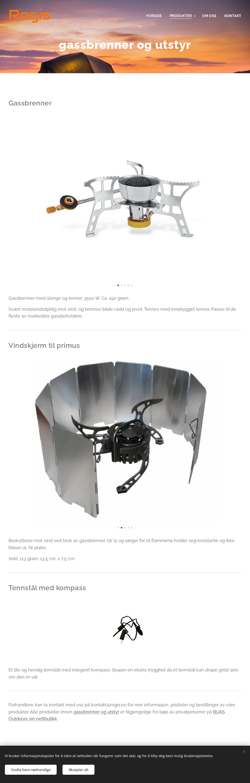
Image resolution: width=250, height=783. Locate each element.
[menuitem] (155, 16)
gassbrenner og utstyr (96, 711)
